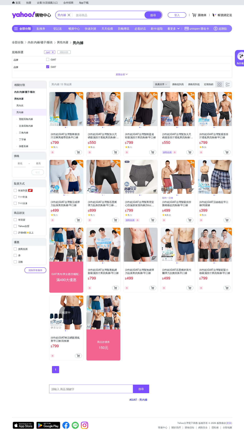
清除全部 (64, 52)
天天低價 (107, 28)
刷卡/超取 (157, 28)
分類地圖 (227, 427)
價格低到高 (178, 84)
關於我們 (176, 427)
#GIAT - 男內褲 (138, 399)
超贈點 (222, 28)
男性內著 (19, 98)
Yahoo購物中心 (31, 15)
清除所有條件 (35, 270)
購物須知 (189, 427)
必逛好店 (140, 28)
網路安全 (203, 427)
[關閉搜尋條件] (69, 15)
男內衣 (19, 105)
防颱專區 (124, 28)
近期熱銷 (208, 84)
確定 (37, 172)
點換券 (41, 28)
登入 (177, 15)
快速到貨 (90, 28)
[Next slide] (81, 109)
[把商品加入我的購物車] (78, 152)
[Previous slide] (51, 109)
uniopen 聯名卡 (199, 28)
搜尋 (141, 389)
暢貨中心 (74, 28)
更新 (229, 423)
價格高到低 (194, 84)
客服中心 (162, 427)
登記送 (57, 28)
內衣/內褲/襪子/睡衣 (24, 92)
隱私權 (215, 427)
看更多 (171, 28)
